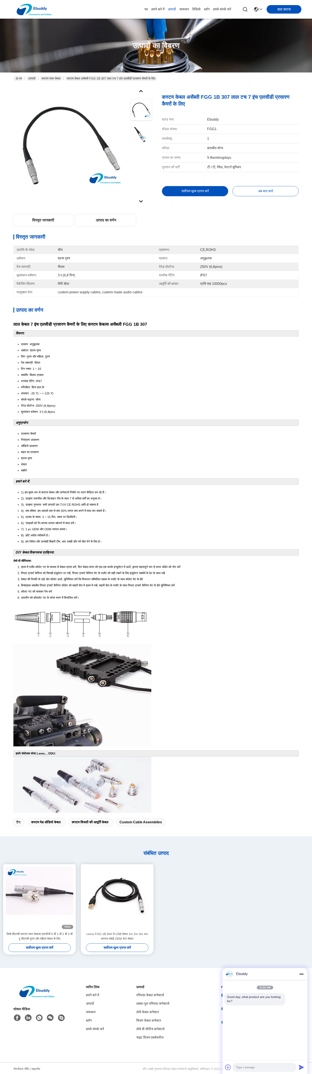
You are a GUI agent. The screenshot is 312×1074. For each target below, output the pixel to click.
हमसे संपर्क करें (222, 9)
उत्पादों (172, 9)
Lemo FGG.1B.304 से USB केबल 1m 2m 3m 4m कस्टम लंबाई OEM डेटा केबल (117, 936)
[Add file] (228, 1067)
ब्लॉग (207, 9)
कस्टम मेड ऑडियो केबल (46, 822)
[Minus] (301, 974)
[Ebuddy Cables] (61, 1017)
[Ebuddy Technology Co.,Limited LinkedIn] (28, 1017)
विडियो (196, 9)
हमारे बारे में (157, 9)
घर (146, 9)
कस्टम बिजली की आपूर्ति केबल (90, 822)
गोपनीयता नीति (21, 1069)
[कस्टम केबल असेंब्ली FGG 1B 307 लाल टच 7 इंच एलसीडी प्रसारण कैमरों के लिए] (69, 145)
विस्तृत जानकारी (43, 220)
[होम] (36, 996)
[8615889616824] (39, 1017)
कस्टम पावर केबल (51, 78)
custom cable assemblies (140, 822)
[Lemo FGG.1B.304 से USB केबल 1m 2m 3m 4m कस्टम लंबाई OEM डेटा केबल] (117, 898)
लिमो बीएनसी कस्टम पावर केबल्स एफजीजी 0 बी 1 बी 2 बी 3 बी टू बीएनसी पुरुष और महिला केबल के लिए (40, 936)
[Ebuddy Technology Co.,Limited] (34, 9)
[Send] (301, 1067)
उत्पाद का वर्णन (106, 220)
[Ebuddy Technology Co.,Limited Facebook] (17, 1017)
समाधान (184, 9)
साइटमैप (35, 1069)
